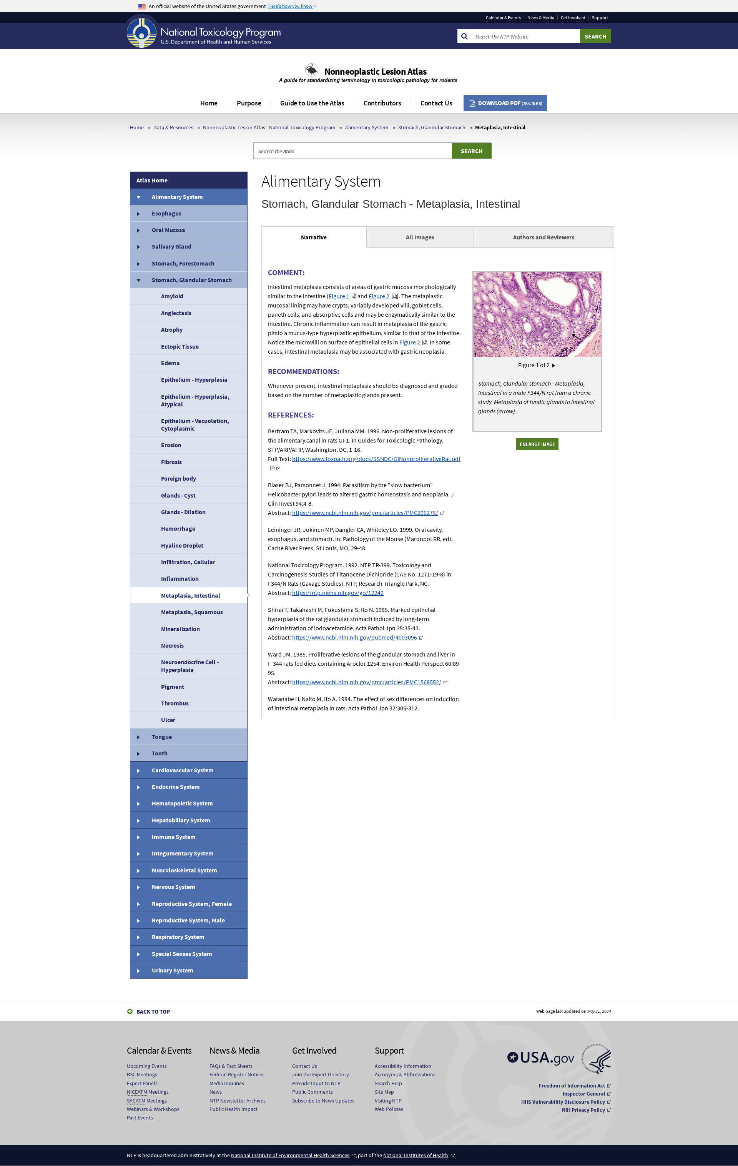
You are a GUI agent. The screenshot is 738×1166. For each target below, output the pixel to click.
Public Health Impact (233, 1109)
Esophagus (166, 213)
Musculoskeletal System (184, 870)
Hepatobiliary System (181, 820)
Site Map (384, 1091)
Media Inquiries (226, 1083)
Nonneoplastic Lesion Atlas (375, 71)
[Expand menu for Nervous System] (138, 887)
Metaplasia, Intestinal (190, 595)
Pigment (172, 686)
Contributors (382, 103)
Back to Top (153, 1011)
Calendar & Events (503, 17)
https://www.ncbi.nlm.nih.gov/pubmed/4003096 (354, 637)
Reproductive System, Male (188, 920)
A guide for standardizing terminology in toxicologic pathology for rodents (369, 80)
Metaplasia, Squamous (192, 612)
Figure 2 (379, 296)
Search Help (388, 1083)
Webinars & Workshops (153, 1109)
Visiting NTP (388, 1100)
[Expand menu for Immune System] (138, 837)
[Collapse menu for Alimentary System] (138, 197)
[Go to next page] (553, 365)
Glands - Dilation (183, 512)
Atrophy (172, 329)
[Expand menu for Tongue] (138, 736)
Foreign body (178, 478)
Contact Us (436, 103)
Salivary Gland (171, 246)
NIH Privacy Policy (583, 1109)
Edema (170, 363)
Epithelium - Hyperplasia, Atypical (195, 400)
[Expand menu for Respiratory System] (138, 937)
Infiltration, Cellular (188, 562)
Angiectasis (176, 313)
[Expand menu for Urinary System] (138, 970)
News (215, 1091)
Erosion (171, 445)
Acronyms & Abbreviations (405, 1074)
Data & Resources (173, 127)
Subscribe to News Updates (323, 1100)
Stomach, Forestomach (183, 263)
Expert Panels (142, 1083)
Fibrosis (171, 462)
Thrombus (175, 703)
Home (209, 103)
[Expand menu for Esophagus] (138, 213)
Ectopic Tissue (180, 346)
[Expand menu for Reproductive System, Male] (138, 920)
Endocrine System (176, 786)
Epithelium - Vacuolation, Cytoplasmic (195, 424)
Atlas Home (152, 180)
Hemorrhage (178, 528)
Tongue (162, 736)
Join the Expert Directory (320, 1074)
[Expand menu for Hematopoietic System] (138, 803)
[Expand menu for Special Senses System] (138, 953)
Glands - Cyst (178, 495)
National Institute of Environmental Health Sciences (290, 1155)
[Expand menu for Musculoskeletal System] (138, 870)
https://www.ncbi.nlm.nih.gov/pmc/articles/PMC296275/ (365, 512)
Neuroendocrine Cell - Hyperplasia (190, 665)
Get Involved (573, 17)
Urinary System (172, 970)
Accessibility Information (403, 1065)
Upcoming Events (147, 1065)
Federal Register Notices (236, 1074)
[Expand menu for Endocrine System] (138, 786)
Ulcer (168, 719)
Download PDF (510, 103)
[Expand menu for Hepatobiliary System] (138, 820)
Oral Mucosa (168, 230)
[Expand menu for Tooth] (138, 753)
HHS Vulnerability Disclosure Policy (563, 1101)
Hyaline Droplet (182, 545)
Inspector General (584, 1093)
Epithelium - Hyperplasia (194, 379)
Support (600, 17)
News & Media (540, 17)
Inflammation (180, 578)
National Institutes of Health (415, 1155)
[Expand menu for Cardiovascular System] (138, 770)
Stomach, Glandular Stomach (431, 127)
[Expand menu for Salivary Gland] (138, 246)
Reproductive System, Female (192, 903)
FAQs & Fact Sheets (231, 1065)
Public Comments (312, 1091)
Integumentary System (183, 853)
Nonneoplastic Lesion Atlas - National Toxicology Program (269, 127)
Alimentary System (367, 127)
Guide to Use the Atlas (312, 103)
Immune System (174, 836)
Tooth (160, 753)
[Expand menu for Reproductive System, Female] (138, 903)
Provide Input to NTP (316, 1083)
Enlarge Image (537, 444)
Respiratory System (178, 936)
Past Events (140, 1117)
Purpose (249, 103)
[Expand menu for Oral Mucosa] (138, 230)
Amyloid (172, 296)
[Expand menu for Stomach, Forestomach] (138, 263)
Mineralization (180, 629)
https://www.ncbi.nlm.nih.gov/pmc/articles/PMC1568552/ (366, 682)
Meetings (142, 1074)
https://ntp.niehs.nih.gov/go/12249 (338, 592)
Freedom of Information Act (572, 1085)
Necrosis (172, 645)
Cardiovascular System (183, 770)
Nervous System (173, 886)
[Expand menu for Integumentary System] (138, 853)
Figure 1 (339, 296)
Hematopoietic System (182, 803)
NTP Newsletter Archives (237, 1100)
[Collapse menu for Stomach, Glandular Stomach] (138, 280)
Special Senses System (182, 953)
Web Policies (389, 1109)
